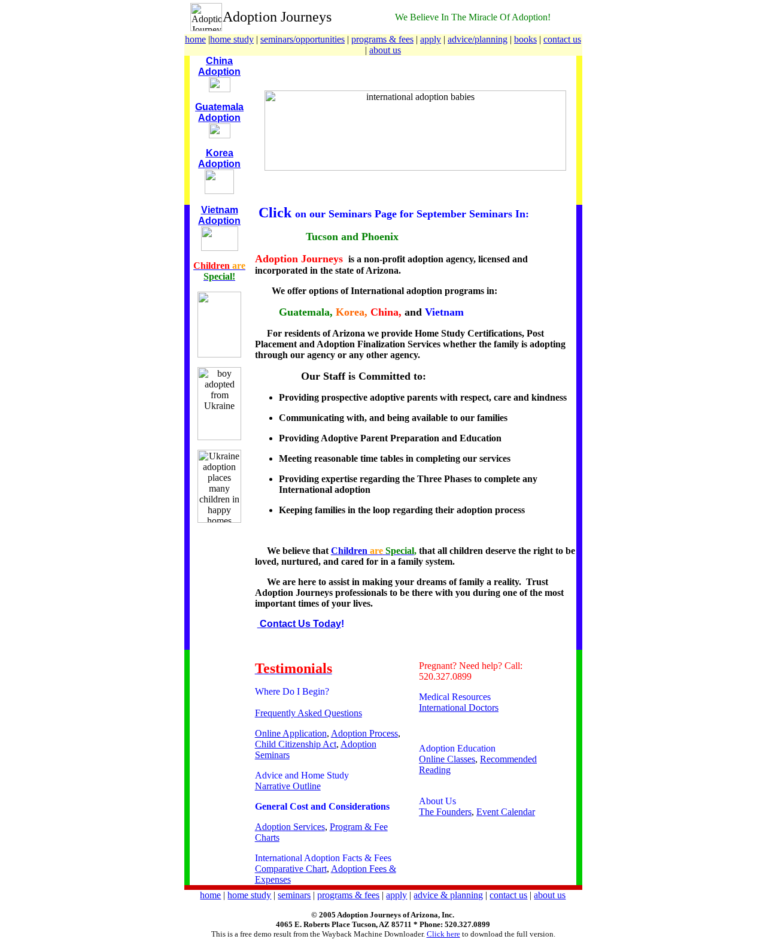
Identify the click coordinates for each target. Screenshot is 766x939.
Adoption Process (364, 733)
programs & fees (382, 39)
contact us (562, 39)
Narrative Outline (288, 786)
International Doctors (458, 707)
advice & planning (448, 895)
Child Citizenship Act (295, 744)
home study (232, 39)
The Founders (445, 812)
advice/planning (477, 39)
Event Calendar (505, 812)
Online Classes (447, 759)
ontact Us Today (304, 624)
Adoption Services (290, 827)
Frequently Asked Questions (308, 713)
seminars (294, 895)
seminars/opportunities (302, 39)
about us (385, 50)
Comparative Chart (291, 869)
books (525, 39)
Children (349, 551)
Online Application (291, 733)
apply (430, 39)
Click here (443, 933)
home (195, 39)
